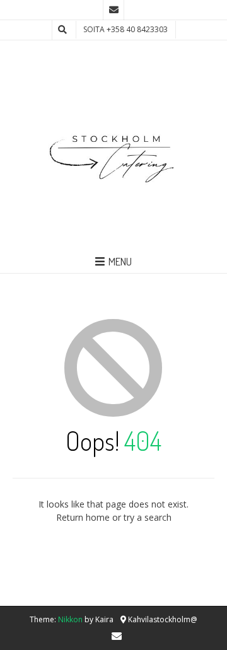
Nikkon (70, 619)
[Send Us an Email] (113, 10)
